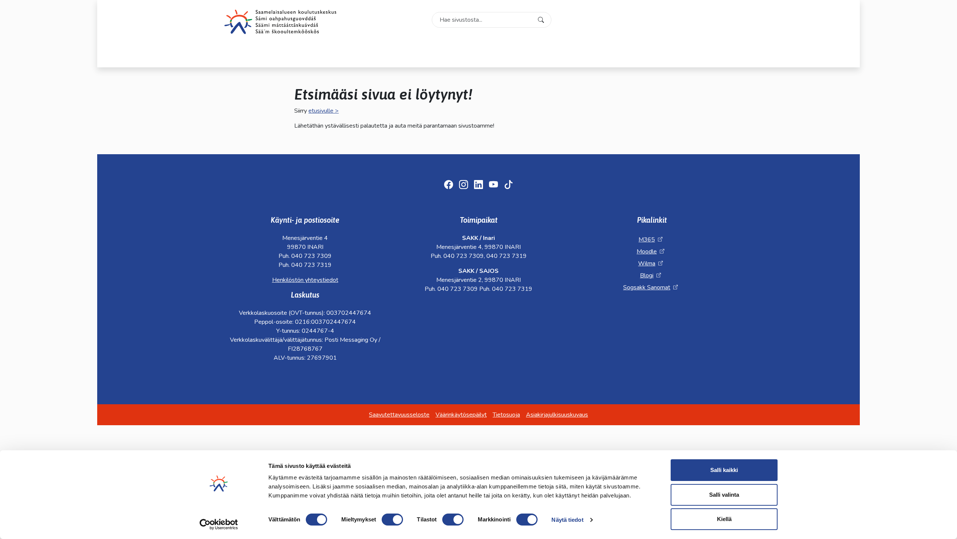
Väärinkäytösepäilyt (461, 415)
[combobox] (491, 20)
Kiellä (724, 519)
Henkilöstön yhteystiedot (305, 280)
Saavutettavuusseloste (399, 415)
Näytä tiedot (567, 520)
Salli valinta (724, 494)
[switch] (392, 520)
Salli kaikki (724, 470)
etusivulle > (323, 111)
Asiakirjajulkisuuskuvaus (557, 415)
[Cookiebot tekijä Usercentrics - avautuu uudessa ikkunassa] (219, 524)
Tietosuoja (506, 415)
